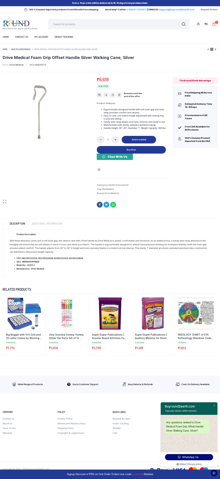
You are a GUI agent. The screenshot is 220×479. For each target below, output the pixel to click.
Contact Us (8, 418)
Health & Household (20, 49)
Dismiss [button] (148, 474)
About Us (7, 423)
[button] (4, 201)
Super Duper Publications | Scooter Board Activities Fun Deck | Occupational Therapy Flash (109, 336)
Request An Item (209, 9)
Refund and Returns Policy (72, 423)
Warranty (7, 433)
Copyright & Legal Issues (71, 433)
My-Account (41, 37)
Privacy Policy (65, 418)
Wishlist (117, 428)
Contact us (21, 37)
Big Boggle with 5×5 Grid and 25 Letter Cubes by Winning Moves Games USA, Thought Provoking (23, 336)
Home (5, 49)
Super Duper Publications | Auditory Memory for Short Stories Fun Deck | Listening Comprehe (152, 336)
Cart (115, 433)
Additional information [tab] (47, 223)
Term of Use (9, 428)
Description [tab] (17, 223)
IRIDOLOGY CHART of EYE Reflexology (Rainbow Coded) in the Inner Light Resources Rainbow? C (196, 336)
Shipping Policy (66, 428)
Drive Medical (112, 193)
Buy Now (131, 149)
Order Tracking (64, 37)
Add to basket (139, 139)
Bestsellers (108, 189)
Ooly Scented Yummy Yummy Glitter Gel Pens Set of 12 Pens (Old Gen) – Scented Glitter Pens (66, 336)
